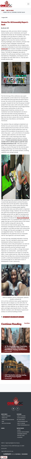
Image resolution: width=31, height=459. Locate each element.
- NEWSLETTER (4, 417)
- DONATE (19, 430)
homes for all (21, 316)
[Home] (6, 4)
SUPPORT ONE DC (20, 428)
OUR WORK (19, 414)
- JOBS (2, 421)
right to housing (6, 316)
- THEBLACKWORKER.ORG (22, 421)
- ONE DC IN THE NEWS (6, 423)
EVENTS (2, 428)
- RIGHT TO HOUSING (21, 416)
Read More (27, 323)
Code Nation (17, 454)
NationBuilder (25, 454)
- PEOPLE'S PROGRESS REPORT (7, 419)
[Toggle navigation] (28, 4)
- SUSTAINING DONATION (22, 433)
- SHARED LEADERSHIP (6, 416)
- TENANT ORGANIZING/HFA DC (23, 425)
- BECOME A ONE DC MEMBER (23, 432)
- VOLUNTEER (19, 437)
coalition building (14, 316)
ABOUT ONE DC (4, 414)
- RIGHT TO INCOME (21, 423)
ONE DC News (10, 10)
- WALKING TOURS (20, 435)
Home (2, 10)
